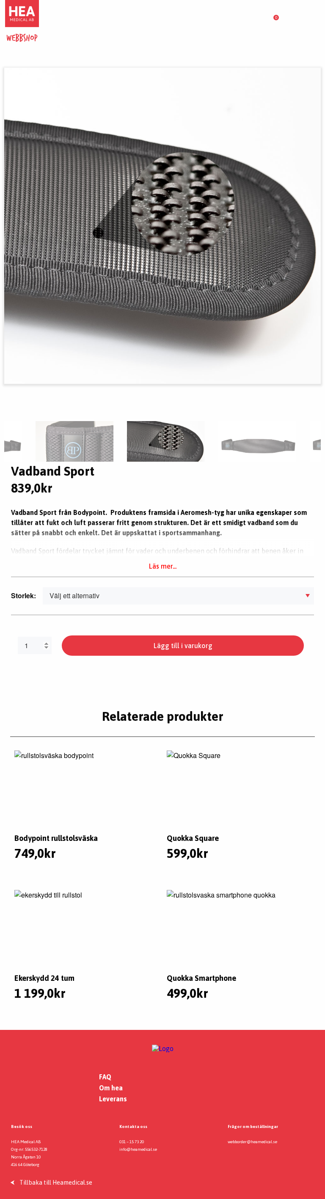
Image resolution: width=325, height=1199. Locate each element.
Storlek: (23, 595)
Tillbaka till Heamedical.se (55, 1182)
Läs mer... (162, 566)
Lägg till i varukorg (183, 645)
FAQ (105, 1077)
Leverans (113, 1099)
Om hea (111, 1088)
